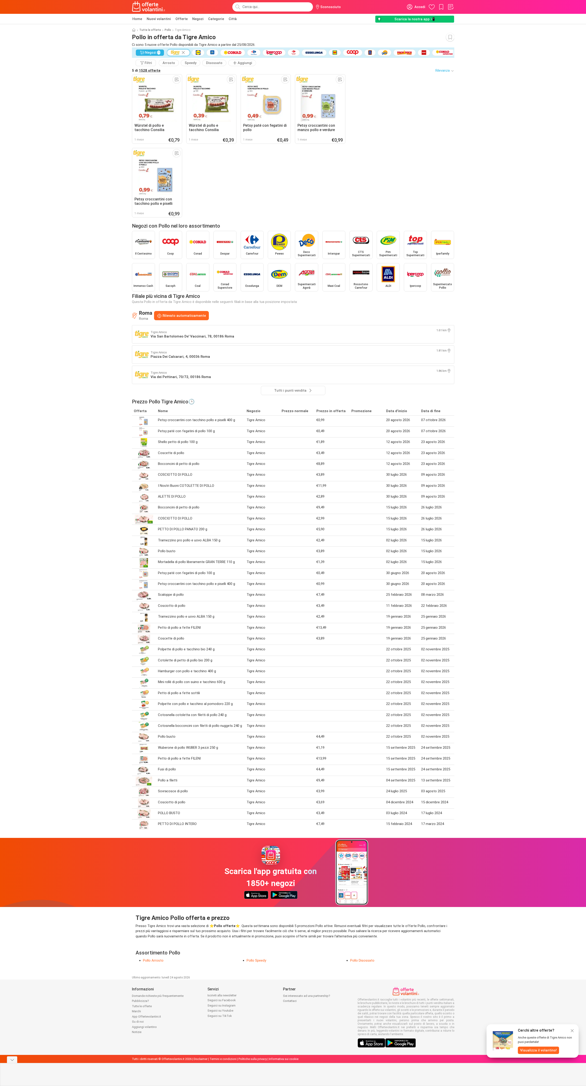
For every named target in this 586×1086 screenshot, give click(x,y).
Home (137, 19)
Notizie (136, 1032)
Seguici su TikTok (219, 1016)
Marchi (136, 1011)
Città (233, 19)
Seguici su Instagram (221, 1005)
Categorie (216, 19)
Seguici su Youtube (220, 1010)
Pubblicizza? (140, 1001)
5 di (146, 70)
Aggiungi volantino (144, 1027)
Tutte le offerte (150, 30)
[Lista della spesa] (450, 7)
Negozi (198, 19)
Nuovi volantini (159, 19)
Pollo (168, 30)
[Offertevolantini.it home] (149, 7)
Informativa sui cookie (283, 1059)
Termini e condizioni (223, 1059)
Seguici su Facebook (221, 1000)
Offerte (181, 19)
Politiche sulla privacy (253, 1059)
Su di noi (138, 1021)
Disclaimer (200, 1059)
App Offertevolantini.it (146, 1016)
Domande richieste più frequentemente (158, 996)
